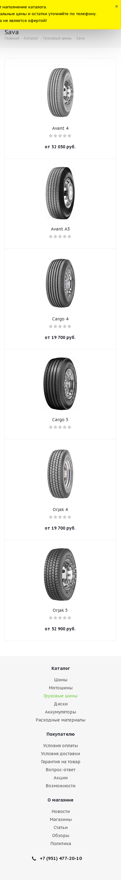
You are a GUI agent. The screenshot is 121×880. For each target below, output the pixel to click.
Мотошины (61, 688)
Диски (61, 704)
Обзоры (60, 835)
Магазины (61, 819)
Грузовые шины (60, 696)
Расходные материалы (60, 720)
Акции (61, 778)
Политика (60, 843)
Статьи (61, 827)
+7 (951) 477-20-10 (61, 858)
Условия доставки (60, 753)
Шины (60, 680)
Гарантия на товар (60, 761)
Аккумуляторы (60, 712)
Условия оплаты (60, 745)
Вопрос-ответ (60, 769)
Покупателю (61, 734)
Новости (61, 811)
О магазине (60, 800)
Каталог (61, 668)
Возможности (60, 786)
